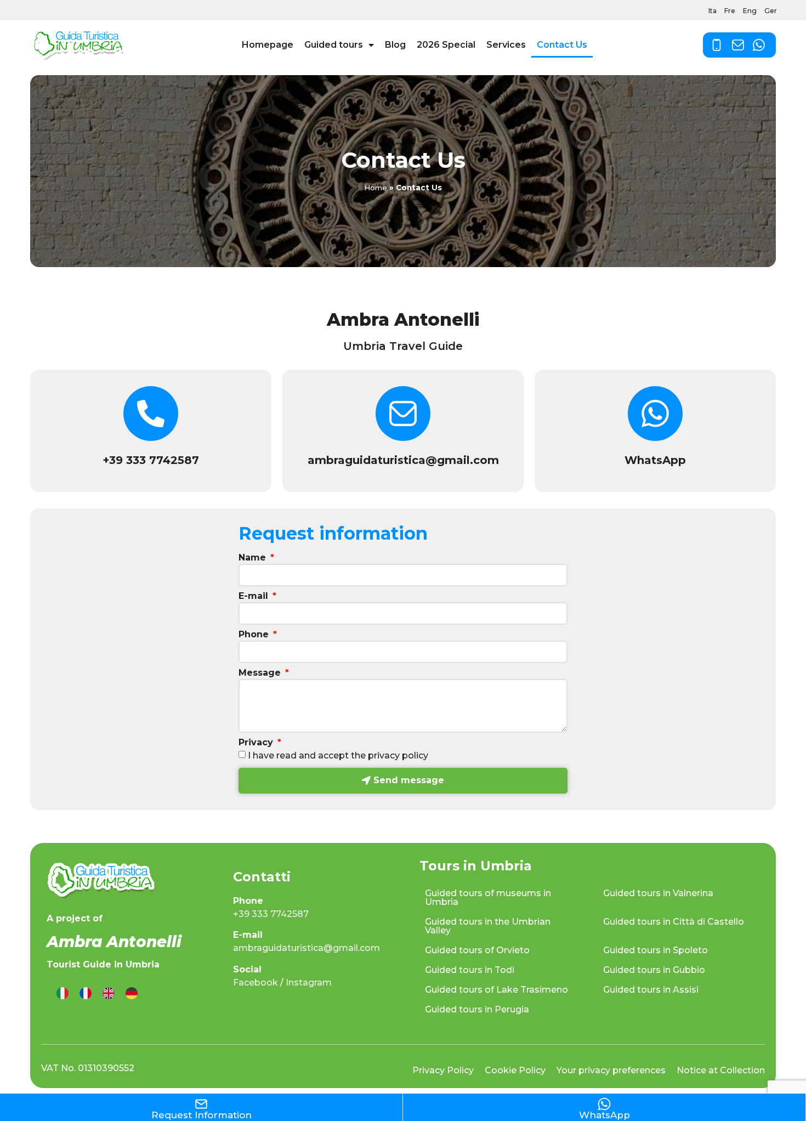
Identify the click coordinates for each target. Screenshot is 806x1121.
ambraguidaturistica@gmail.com (403, 460)
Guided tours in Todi (469, 970)
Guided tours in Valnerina (658, 893)
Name (254, 558)
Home (375, 187)
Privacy (257, 743)
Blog (395, 44)
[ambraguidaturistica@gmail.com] (403, 413)
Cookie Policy (515, 1070)
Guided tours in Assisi (651, 989)
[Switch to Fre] (85, 993)
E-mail (255, 596)
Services (506, 44)
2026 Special (446, 44)
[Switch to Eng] (108, 993)
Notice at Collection (721, 1070)
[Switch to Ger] (131, 993)
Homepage (267, 44)
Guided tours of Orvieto (477, 950)
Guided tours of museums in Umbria (488, 897)
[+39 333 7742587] (150, 413)
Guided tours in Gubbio (654, 970)
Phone (255, 634)
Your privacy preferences (611, 1070)
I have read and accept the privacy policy (338, 755)
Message (261, 673)
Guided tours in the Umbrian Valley (487, 926)
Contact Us (562, 44)
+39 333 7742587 (151, 460)
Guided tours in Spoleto (655, 950)
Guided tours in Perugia (477, 1009)
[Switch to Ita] (62, 993)
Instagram (309, 982)
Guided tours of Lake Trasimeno (496, 989)
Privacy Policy (443, 1070)
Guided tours (333, 44)
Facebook (255, 982)
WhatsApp (655, 460)
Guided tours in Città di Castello (673, 921)
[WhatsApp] (655, 413)
